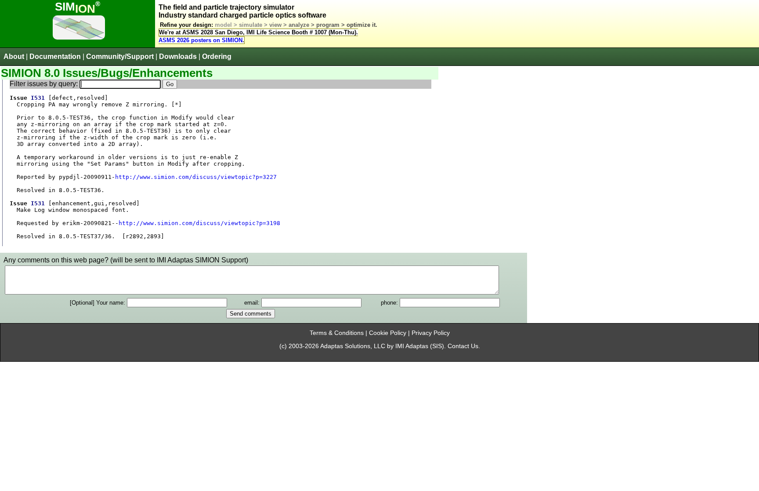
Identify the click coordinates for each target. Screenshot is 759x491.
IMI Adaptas (411, 346)
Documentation (55, 56)
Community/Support (120, 56)
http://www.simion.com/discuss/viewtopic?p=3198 (199, 223)
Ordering (216, 56)
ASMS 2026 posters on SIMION (200, 40)
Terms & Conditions (337, 333)
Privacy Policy (431, 333)
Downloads (178, 56)
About (14, 56)
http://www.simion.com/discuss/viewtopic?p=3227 (196, 177)
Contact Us (463, 346)
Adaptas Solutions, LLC (352, 346)
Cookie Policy (387, 333)
